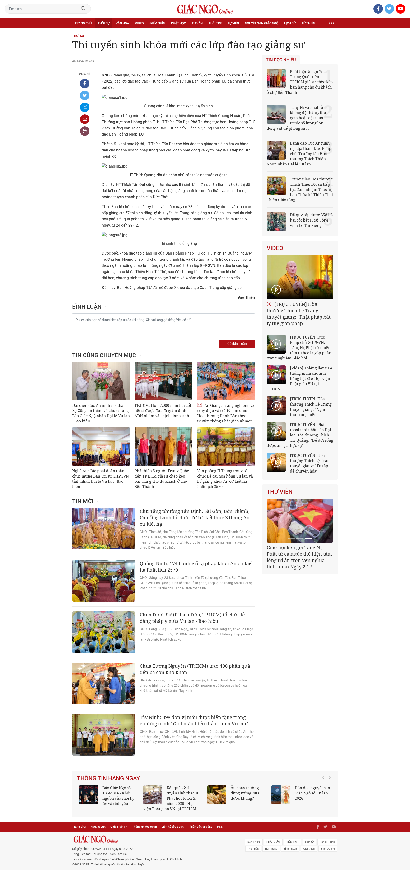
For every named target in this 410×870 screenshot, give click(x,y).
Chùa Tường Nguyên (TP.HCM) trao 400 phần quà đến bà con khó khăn (195, 669)
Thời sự (104, 23)
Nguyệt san (98, 826)
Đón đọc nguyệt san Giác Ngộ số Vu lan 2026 (312, 793)
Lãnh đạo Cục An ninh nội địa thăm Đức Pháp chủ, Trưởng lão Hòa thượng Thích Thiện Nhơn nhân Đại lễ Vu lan (299, 154)
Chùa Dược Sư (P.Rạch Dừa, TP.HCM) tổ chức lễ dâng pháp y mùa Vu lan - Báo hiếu (192, 617)
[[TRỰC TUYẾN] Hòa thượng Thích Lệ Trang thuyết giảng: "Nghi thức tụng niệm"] (276, 405)
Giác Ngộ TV (118, 826)
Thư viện (280, 491)
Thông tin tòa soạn (144, 826)
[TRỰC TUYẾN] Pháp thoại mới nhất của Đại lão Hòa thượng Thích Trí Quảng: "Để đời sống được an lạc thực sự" (300, 435)
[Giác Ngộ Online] (152, 839)
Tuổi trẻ (215, 23)
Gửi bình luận (237, 344)
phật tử (309, 841)
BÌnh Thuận (290, 848)
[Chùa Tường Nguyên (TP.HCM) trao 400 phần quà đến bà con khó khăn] (103, 683)
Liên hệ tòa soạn (173, 826)
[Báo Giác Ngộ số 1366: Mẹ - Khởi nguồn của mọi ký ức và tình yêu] (88, 794)
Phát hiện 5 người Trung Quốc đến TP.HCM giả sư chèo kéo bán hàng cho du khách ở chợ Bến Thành (162, 478)
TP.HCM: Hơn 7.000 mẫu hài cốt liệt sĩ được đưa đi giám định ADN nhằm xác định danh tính (163, 410)
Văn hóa (122, 23)
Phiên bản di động (200, 826)
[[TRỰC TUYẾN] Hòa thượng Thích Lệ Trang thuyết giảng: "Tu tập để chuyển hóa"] (276, 462)
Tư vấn (197, 23)
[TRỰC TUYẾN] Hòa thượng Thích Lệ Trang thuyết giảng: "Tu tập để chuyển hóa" (311, 463)
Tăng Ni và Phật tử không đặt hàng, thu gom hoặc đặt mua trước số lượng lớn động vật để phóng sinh (296, 118)
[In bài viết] (84, 131)
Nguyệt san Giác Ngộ (261, 23)
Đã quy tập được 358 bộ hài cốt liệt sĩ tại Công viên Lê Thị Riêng (311, 220)
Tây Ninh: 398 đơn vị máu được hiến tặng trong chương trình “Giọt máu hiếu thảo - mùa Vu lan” (194, 720)
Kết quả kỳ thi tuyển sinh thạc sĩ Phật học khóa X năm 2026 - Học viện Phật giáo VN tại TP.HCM (170, 798)
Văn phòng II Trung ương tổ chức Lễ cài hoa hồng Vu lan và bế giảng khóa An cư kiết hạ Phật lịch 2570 (225, 478)
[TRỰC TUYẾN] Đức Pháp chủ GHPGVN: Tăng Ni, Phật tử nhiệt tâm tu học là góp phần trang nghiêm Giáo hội (299, 348)
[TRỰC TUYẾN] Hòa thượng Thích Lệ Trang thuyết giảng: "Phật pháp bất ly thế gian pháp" (299, 313)
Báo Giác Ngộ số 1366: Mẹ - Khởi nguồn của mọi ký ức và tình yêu (118, 795)
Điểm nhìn (157, 23)
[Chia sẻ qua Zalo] (84, 107)
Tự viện (233, 23)
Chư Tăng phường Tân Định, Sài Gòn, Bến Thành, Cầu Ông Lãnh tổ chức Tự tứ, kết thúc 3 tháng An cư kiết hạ (195, 517)
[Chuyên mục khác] (331, 23)
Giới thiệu (309, 848)
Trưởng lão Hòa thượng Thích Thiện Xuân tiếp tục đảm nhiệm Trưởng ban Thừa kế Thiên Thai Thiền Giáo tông (300, 189)
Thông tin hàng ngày (108, 778)
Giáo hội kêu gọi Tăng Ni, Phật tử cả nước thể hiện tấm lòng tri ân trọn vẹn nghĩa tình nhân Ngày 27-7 (299, 557)
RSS (220, 826)
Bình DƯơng (328, 848)
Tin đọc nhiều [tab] (281, 59)
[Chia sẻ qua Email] (84, 119)
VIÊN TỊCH (292, 841)
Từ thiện (308, 23)
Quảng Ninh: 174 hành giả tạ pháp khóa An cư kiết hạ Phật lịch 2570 (196, 566)
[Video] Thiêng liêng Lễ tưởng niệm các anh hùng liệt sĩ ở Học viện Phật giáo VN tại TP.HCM (299, 378)
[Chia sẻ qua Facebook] (84, 83)
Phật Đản (253, 848)
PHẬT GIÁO (273, 841)
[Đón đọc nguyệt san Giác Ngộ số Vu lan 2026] (280, 794)
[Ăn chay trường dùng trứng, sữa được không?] (216, 794)
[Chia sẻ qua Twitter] (84, 95)
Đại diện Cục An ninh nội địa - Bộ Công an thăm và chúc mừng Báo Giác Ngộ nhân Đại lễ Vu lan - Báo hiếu (101, 413)
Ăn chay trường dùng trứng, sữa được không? (245, 793)
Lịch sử (290, 23)
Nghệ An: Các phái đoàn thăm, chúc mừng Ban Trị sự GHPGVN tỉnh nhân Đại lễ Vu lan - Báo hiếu (100, 478)
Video (139, 23)
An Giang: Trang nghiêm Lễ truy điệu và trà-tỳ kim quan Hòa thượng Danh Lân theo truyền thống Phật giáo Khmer (225, 413)
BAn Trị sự (253, 841)
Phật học (178, 23)
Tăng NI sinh (327, 841)
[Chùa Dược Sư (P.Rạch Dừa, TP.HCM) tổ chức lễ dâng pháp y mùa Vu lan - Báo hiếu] (103, 632)
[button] (324, 796)
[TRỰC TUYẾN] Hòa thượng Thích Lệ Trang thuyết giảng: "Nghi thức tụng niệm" (311, 406)
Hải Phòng (271, 848)
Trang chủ (83, 23)
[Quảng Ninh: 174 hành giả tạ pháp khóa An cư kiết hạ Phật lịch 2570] (103, 581)
